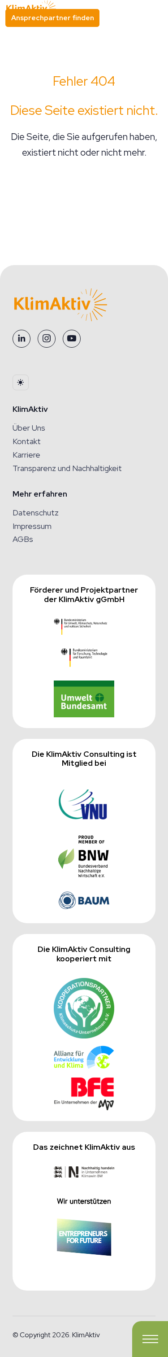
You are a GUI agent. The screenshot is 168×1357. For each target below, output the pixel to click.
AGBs (23, 539)
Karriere (26, 454)
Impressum (32, 526)
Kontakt (27, 441)
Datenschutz (36, 512)
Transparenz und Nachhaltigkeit (67, 468)
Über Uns (29, 428)
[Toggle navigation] (150, 1339)
